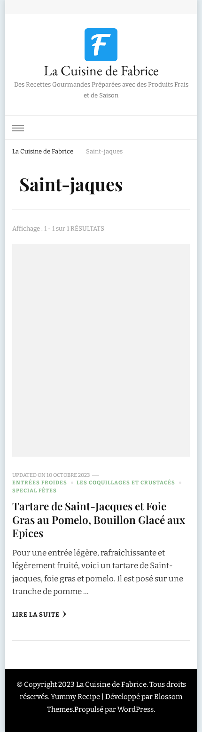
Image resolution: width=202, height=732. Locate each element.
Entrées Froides (39, 482)
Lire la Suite (36, 615)
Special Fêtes (34, 490)
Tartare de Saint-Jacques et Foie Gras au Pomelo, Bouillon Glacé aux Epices (98, 519)
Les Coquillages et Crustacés (126, 482)
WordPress (135, 709)
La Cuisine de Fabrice (101, 70)
